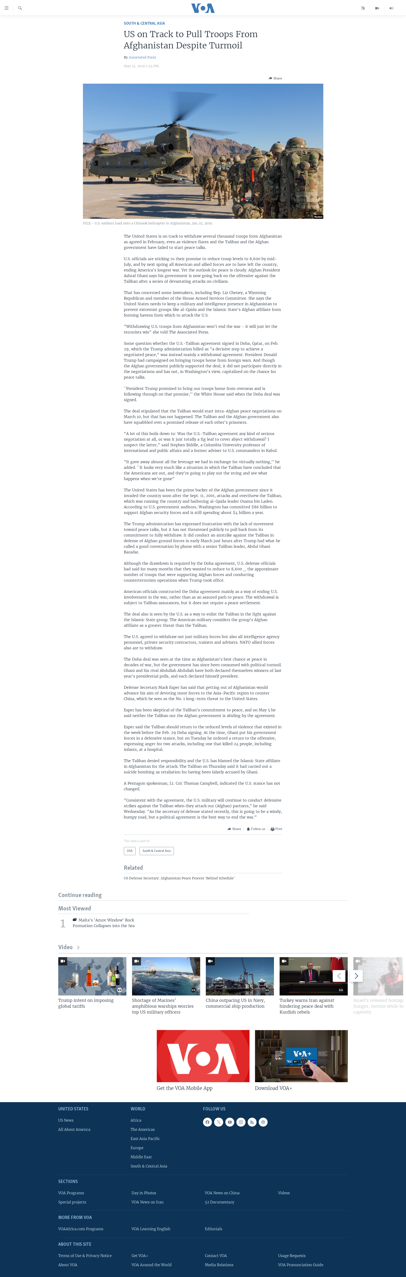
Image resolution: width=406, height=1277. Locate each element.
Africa (136, 1120)
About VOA (67, 1265)
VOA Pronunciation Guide (300, 1265)
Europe (137, 1148)
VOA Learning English (151, 1229)
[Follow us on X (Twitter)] (218, 1122)
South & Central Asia (144, 24)
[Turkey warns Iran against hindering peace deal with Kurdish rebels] (314, 976)
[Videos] (377, 8)
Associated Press (142, 57)
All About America (74, 1129)
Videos (284, 1193)
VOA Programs (71, 1193)
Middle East (141, 1157)
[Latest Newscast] (391, 8)
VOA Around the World (152, 1265)
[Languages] (363, 8)
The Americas (143, 1129)
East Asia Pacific (145, 1138)
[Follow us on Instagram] (240, 1122)
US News (66, 1120)
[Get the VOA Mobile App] (203, 1056)
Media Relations (219, 1265)
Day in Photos (144, 1193)
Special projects (72, 1202)
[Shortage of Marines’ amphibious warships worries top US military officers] (166, 976)
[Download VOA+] (301, 1056)
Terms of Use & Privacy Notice (85, 1255)
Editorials (213, 1229)
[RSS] (252, 1122)
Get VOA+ (140, 1255)
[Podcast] (263, 1122)
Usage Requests (292, 1255)
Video (65, 947)
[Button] (275, 78)
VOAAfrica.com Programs (80, 1229)
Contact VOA (216, 1255)
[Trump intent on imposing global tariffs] (92, 976)
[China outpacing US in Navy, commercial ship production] (240, 976)
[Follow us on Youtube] (229, 1122)
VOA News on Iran (148, 1202)
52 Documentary (219, 1202)
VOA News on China (222, 1193)
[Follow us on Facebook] (207, 1122)
